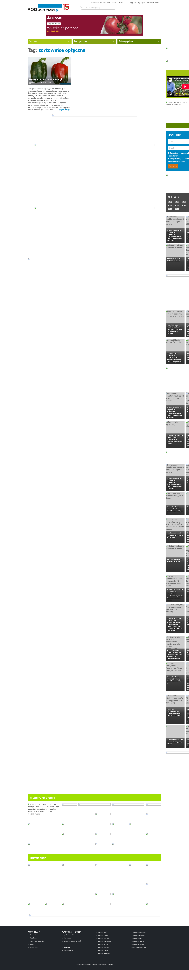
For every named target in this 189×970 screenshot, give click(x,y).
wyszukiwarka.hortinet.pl (72, 941)
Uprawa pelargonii (138, 935)
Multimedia (150, 2)
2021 (170, 205)
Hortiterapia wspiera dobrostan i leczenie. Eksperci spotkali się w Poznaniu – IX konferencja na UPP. (174, 655)
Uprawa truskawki (104, 953)
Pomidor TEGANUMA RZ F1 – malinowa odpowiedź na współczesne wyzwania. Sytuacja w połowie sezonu (175, 595)
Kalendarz (158, 2)
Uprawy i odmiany (96, 2)
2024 (184, 202)
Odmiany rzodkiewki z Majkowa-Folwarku (174, 260)
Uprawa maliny (103, 950)
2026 (170, 202)
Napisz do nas (34, 935)
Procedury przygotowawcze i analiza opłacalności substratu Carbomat (174, 712)
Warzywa (33, 41)
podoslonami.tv (69, 935)
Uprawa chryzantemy (139, 932)
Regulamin (33, 938)
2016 (170, 209)
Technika (120, 2)
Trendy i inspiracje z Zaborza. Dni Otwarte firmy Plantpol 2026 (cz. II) (175, 510)
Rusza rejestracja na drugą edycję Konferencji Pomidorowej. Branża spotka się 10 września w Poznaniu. (174, 235)
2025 (177, 202)
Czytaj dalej (64, 110)
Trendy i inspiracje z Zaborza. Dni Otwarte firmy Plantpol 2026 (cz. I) (175, 680)
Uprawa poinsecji (138, 941)
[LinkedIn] (141, 7)
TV (126, 2)
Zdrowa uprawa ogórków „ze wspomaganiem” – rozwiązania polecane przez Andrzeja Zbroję (174, 358)
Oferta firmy (34, 947)
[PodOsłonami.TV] (154, 7)
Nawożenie (106, 2)
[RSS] (145, 7)
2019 (184, 205)
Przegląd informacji (134, 2)
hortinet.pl (67, 938)
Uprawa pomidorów (104, 941)
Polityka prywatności (37, 941)
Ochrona (113, 2)
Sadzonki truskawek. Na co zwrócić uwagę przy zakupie (175, 742)
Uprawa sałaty (103, 944)
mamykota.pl (68, 950)
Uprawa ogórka (103, 935)
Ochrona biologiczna (139, 947)
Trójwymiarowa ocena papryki (46, 79)
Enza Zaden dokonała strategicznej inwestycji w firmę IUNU (175, 535)
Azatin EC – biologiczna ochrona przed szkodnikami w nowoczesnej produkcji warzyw (175, 440)
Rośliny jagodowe (126, 41)
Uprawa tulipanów (138, 944)
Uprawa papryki (103, 938)
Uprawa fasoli (102, 932)
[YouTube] (132, 7)
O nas (32, 944)
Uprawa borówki (103, 947)
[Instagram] (136, 7)
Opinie (143, 2)
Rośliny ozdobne (80, 41)
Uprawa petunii (137, 938)
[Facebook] (128, 7)
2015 (177, 209)
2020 (177, 205)
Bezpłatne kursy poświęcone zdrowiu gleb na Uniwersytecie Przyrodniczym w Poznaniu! (174, 329)
